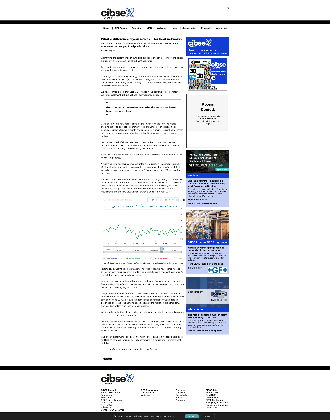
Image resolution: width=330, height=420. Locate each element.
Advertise (221, 28)
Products (206, 28)
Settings (207, 416)
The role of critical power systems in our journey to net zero (208, 316)
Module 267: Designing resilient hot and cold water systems (206, 249)
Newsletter (106, 405)
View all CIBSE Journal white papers (205, 330)
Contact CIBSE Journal (112, 410)
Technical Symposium (217, 405)
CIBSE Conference (215, 400)
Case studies (189, 28)
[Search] (227, 8)
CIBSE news (120, 28)
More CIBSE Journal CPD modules (205, 264)
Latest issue (107, 402)
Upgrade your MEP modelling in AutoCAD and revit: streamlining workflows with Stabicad (206, 183)
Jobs (174, 28)
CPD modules (147, 392)
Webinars (162, 28)
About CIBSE (212, 392)
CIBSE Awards (213, 397)
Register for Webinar (198, 199)
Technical (137, 28)
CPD (149, 28)
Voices (179, 397)
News (106, 28)
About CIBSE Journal (111, 392)
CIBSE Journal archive (112, 400)
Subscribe (106, 397)
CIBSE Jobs (211, 407)
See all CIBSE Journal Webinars (202, 204)
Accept (192, 416)
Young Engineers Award (217, 402)
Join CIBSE (211, 395)
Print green (106, 395)
